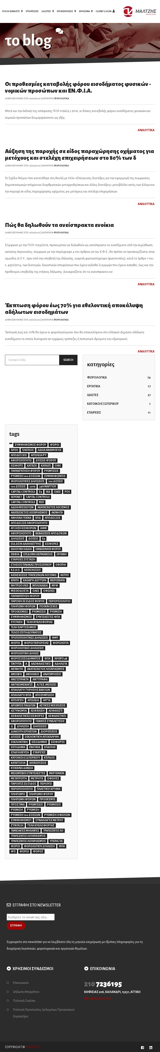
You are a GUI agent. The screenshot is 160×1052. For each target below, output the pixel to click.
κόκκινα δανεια (22, 768)
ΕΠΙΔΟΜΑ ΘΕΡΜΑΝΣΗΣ (38, 554)
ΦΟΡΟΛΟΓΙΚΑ (61, 98)
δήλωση (23, 726)
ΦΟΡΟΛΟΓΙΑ (61, 643)
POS (67, 491)
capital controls (23, 502)
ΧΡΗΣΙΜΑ (84, 11)
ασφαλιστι (55, 710)
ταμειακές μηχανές (25, 830)
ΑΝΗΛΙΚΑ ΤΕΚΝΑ (21, 517)
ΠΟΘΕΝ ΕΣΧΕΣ (48, 606)
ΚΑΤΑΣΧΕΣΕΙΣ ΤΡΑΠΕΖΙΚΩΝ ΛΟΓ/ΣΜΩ (33, 575)
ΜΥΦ (55, 585)
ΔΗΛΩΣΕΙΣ (17, 538)
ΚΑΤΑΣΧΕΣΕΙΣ (32, 570)
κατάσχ (32, 465)
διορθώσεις (49, 731)
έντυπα (16, 663)
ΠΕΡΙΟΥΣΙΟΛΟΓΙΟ (59, 601)
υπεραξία (56, 841)
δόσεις (16, 736)
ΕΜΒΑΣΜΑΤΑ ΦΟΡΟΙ (48, 549)
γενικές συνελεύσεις (50, 721)
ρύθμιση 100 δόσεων (25, 476)
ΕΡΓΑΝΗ (62, 554)
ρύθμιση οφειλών (57, 815)
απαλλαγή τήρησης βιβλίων (30, 689)
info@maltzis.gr (97, 998)
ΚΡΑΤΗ (15, 580)
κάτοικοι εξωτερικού (25, 757)
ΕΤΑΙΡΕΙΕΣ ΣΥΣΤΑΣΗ (23, 559)
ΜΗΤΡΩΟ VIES (19, 585)
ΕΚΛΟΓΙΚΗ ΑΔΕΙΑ (21, 549)
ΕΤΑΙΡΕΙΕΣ (119, 412)
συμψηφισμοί (21, 820)
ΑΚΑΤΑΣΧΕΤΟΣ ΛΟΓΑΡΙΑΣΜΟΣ (29, 512)
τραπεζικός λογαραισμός (28, 835)
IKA (48, 491)
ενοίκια (34, 747)
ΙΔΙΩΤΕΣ (46, 11)
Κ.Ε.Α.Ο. (15, 570)
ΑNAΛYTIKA (146, 130)
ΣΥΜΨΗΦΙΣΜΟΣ (21, 616)
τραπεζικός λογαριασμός (28, 841)
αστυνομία (19, 710)
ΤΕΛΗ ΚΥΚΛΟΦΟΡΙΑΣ (39, 622)
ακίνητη (17, 669)
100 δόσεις (18, 486)
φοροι (15, 846)
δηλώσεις (40, 726)
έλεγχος (28, 450)
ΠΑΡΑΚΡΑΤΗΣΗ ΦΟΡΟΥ (25, 596)
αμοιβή (16, 674)
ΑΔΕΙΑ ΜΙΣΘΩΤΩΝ (22, 507)
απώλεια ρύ (38, 455)
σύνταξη (17, 825)
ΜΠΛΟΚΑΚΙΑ (40, 585)
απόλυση (17, 700)
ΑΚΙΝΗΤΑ (57, 512)
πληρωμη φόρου (41, 794)
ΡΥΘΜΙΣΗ (56, 611)
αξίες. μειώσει (46, 684)
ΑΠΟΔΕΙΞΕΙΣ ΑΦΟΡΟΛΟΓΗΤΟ (29, 523)
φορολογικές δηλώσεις (27, 481)
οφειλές (53, 778)
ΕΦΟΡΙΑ (61, 564)
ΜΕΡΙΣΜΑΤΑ (57, 580)
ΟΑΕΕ (35, 590)
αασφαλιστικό (41, 663)
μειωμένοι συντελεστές (28, 773)
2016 (32, 486)
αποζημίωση (44, 695)
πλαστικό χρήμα (48, 789)
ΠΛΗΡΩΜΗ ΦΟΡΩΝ (23, 606)
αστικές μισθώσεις (52, 705)
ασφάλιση (38, 710)
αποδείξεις (19, 455)
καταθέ (46, 465)
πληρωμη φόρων (23, 799)
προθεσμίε (47, 799)
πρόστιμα (18, 804)
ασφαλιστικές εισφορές (27, 716)
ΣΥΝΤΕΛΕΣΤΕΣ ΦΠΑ (48, 616)
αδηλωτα (61, 663)
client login (103, 11)
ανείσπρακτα (20, 679)
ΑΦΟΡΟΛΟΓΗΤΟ (21, 533)
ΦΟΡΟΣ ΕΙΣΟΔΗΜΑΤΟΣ (25, 658)
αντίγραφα (40, 679)
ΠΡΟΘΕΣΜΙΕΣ (19, 611)
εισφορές (58, 742)
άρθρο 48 (60, 658)
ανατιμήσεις (52, 674)
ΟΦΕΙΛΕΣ (49, 590)
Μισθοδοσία (20, 590)
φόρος (38, 851)
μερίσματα (56, 773)
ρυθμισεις (54, 804)
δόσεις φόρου (46, 460)
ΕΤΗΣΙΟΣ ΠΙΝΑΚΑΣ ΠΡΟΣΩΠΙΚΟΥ (31, 564)
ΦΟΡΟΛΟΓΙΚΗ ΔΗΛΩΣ (25, 653)
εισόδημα (18, 747)
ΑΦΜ (43, 528)
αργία (46, 700)
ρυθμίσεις (51, 470)
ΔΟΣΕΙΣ (33, 538)
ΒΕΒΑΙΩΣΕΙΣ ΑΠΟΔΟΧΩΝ (51, 533)
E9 (40, 491)
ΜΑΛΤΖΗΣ (33, 1047)
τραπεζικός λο (53, 830)
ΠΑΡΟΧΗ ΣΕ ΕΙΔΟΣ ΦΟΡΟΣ (28, 601)
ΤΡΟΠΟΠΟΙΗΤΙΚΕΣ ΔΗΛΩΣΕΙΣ (29, 637)
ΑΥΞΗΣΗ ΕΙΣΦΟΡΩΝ (23, 528)
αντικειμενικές (22, 684)
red (41, 502)
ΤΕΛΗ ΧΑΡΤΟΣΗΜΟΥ (23, 627)
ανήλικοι (32, 674)
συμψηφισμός (54, 476)
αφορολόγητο (21, 460)
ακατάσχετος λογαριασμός (45, 669)
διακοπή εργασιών (24, 731)
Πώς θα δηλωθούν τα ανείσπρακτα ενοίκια (59, 225)
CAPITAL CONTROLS (23, 491)
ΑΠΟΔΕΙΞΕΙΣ (52, 517)
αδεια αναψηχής (49, 450)
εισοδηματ (39, 742)
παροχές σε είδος (23, 783)
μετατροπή (19, 778)
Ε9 (43, 538)
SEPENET (16, 497)
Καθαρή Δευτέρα (34, 580)
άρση (14, 450)
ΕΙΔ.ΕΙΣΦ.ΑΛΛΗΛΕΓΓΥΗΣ (26, 543)
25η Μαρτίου (47, 486)
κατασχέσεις (37, 762)
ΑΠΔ (38, 517)
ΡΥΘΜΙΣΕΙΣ (39, 611)
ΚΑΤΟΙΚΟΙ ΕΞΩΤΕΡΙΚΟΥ (119, 403)
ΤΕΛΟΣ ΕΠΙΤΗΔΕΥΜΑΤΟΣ (26, 632)
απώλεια (33, 700)
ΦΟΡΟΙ (15, 643)
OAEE (57, 491)
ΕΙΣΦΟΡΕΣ (51, 543)
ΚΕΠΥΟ (64, 575)
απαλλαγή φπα (21, 695)
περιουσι (46, 783)
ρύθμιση (33, 809)
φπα (62, 846)
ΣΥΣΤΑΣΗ (16, 622)
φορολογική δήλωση (39, 846)
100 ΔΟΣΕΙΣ (55, 481)
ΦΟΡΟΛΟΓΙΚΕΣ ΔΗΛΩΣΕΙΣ (27, 648)
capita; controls (38, 497)
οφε (58, 465)
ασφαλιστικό (57, 716)
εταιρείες (39, 752)
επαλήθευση (20, 752)
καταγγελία (18, 762)
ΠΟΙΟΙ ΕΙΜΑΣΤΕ (11, 11)
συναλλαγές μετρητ (49, 820)
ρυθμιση (17, 809)
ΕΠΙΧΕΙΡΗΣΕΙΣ (65, 11)
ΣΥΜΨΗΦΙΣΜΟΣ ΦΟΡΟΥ (30, 444)
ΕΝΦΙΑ (15, 554)
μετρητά (37, 778)
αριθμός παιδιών (23, 705)
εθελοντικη (19, 742)
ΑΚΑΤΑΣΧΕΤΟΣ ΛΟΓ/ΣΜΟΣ (53, 507)
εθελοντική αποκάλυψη (42, 736)
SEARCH (68, 360)
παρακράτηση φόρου (25, 470)
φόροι (24, 851)
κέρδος (49, 757)
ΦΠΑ (47, 658)
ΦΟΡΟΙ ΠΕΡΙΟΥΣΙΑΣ (36, 643)
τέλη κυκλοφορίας (40, 825)
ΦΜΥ (55, 637)
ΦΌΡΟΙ (54, 444)
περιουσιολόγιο (22, 789)
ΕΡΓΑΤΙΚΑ (119, 386)
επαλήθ (49, 747)
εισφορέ (17, 465)
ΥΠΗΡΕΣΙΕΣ (32, 11)
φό (13, 851)
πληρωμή (18, 794)
